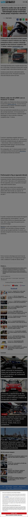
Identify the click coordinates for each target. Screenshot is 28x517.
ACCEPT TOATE (14, 513)
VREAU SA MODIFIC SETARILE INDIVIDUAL (14, 515)
